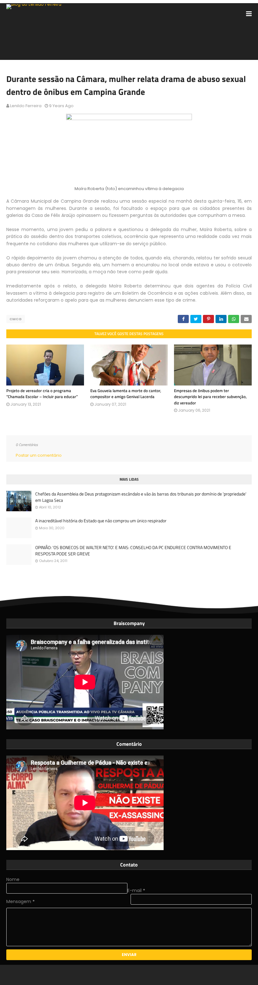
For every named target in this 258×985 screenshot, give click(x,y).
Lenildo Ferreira (26, 106)
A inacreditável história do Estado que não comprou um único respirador (100, 521)
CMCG (15, 319)
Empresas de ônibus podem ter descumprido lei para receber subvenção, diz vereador (210, 396)
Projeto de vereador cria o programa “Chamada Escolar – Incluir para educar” (42, 393)
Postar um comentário (39, 455)
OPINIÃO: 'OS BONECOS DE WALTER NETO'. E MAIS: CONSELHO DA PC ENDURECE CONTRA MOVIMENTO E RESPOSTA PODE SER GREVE (133, 550)
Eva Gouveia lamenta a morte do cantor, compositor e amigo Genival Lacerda (125, 393)
